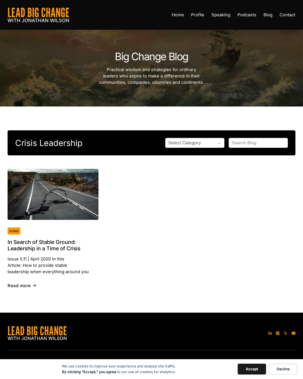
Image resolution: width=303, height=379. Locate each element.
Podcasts (246, 14)
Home (178, 14)
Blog (267, 14)
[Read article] (53, 194)
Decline (283, 369)
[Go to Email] (293, 333)
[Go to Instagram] (277, 333)
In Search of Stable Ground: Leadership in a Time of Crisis (44, 245)
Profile (197, 14)
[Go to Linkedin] (270, 333)
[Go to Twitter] (285, 333)
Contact (287, 14)
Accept (252, 369)
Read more (19, 285)
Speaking (220, 14)
